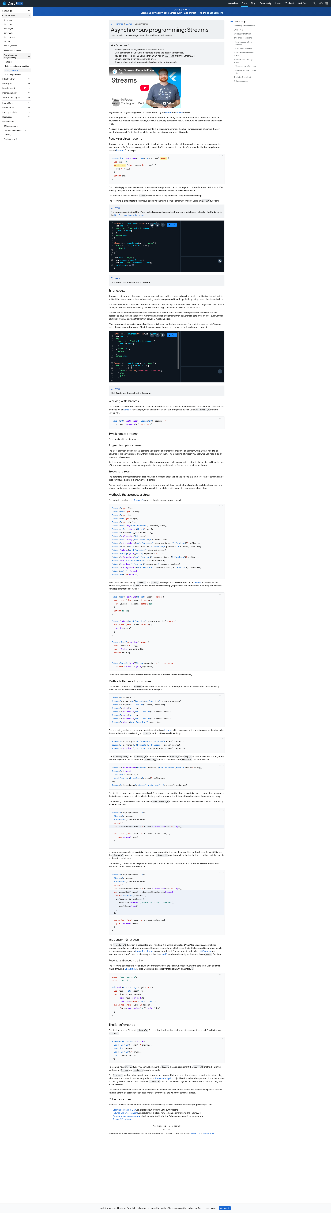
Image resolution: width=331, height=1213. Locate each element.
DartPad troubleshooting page (129, 215)
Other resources (241, 81)
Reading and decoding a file (245, 71)
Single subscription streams (243, 43)
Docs (19, 3)
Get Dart (302, 3)
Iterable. (127, 410)
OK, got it (224, 1208)
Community (265, 3)
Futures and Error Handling (125, 1113)
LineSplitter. (130, 969)
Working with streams (243, 34)
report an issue (208, 1133)
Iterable (119, 150)
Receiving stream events (244, 26)
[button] (16, 11)
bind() (164, 954)
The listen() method (242, 77)
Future (168, 112)
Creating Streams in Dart (124, 1110)
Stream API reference (123, 1119)
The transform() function (245, 66)
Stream (179, 112)
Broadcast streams (243, 49)
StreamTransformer (144, 951)
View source (195, 1133)
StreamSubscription (164, 1078)
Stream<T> (139, 500)
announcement (215, 13)
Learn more (210, 1208)
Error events (239, 30)
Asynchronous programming (126, 1116)
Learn (278, 3)
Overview (233, 3)
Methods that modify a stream (243, 60)
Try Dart (289, 3)
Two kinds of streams (243, 38)
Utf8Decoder (205, 951)
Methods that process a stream (244, 54)
